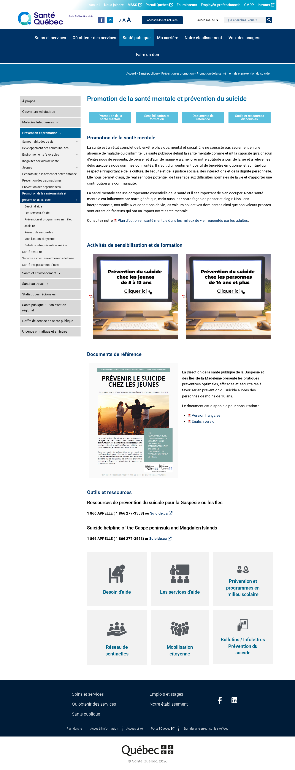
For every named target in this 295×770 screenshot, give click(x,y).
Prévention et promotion (177, 73)
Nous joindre (114, 5)
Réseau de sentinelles (38, 232)
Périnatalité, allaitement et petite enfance (49, 174)
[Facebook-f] (101, 20)
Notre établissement (203, 37)
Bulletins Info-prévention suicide (45, 245)
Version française (206, 415)
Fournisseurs (187, 5)
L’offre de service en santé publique (47, 321)
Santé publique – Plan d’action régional (44, 307)
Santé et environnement (39, 273)
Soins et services (50, 37)
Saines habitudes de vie (37, 141)
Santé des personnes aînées (40, 264)
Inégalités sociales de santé (40, 161)
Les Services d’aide (36, 213)
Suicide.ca (159, 513)
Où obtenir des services (94, 37)
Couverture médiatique (38, 112)
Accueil (94, 5)
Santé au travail (33, 284)
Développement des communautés (45, 148)
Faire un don (147, 54)
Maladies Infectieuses (38, 122)
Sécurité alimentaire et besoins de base (48, 258)
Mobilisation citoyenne (39, 239)
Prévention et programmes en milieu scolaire (48, 223)
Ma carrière (167, 37)
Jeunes (27, 167)
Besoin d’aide (33, 206)
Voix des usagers (244, 37)
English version (204, 421)
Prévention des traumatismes (42, 180)
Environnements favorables (40, 154)
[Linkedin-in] (110, 20)
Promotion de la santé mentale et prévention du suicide (44, 197)
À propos (28, 101)
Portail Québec (157, 5)
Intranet (264, 5)
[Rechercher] (269, 20)
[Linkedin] (234, 700)
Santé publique (137, 37)
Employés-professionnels (220, 5)
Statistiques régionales (39, 294)
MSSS (132, 5)
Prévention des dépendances (41, 187)
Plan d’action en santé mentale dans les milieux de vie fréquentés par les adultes (183, 220)
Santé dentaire (32, 251)
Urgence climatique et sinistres (44, 331)
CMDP (249, 5)
